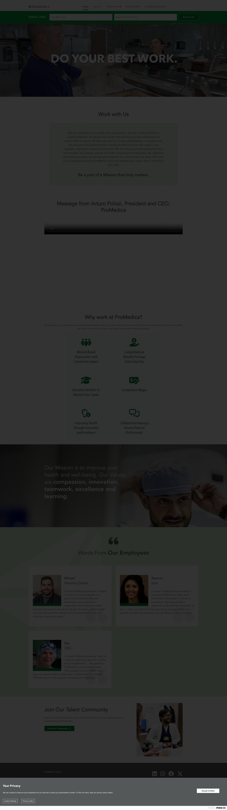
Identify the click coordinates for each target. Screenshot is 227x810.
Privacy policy (28, 801)
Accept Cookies (208, 791)
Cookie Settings (10, 801)
